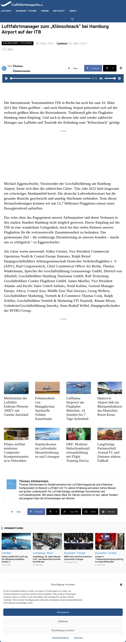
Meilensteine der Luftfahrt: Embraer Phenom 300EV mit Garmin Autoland (16, 406)
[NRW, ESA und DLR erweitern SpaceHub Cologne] (78, 541)
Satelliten (6, 553)
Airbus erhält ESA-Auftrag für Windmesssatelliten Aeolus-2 (15, 559)
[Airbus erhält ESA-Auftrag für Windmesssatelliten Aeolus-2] (16, 541)
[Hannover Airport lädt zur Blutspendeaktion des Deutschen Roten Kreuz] (109, 388)
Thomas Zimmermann (21, 68)
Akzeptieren (63, 612)
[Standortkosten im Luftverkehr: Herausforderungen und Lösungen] (47, 434)
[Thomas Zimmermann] (4, 68)
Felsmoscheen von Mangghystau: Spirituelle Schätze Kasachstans (45, 408)
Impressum (78, 637)
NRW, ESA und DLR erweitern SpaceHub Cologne (78, 557)
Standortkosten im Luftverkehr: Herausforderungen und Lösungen (47, 450)
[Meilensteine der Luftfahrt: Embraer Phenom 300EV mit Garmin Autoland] (16, 388)
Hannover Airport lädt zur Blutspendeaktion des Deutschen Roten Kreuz (109, 406)
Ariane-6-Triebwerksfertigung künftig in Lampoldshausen (109, 559)
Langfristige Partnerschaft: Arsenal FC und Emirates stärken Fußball (108, 452)
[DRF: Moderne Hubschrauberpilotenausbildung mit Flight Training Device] (78, 434)
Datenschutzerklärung (60, 637)
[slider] (50, 78)
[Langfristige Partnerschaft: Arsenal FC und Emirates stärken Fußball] (109, 434)
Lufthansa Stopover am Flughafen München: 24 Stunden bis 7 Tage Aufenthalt (77, 408)
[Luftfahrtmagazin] (24, 3)
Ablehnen (63, 621)
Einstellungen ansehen (63, 630)
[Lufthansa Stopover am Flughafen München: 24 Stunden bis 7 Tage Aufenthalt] (78, 388)
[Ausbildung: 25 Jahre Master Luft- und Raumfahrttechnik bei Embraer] (47, 541)
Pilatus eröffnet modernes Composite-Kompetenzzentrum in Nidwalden (16, 452)
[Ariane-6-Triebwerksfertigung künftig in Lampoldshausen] (109, 541)
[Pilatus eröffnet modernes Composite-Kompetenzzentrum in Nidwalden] (16, 434)
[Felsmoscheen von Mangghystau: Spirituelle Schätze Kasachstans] (47, 388)
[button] (121, 584)
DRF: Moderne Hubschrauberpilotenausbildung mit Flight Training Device (78, 452)
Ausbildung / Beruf (43, 553)
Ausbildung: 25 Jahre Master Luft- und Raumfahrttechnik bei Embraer (47, 559)
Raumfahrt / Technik (17, 43)
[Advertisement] (63, 156)
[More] (120, 68)
